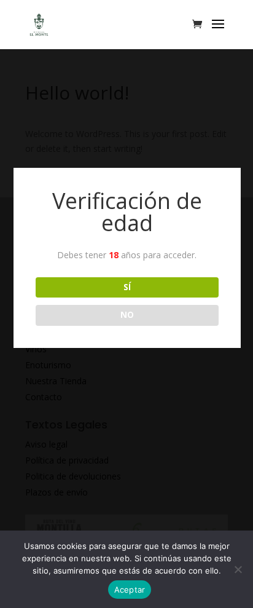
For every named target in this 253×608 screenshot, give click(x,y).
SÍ (127, 287)
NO (127, 314)
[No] (238, 569)
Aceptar (130, 589)
